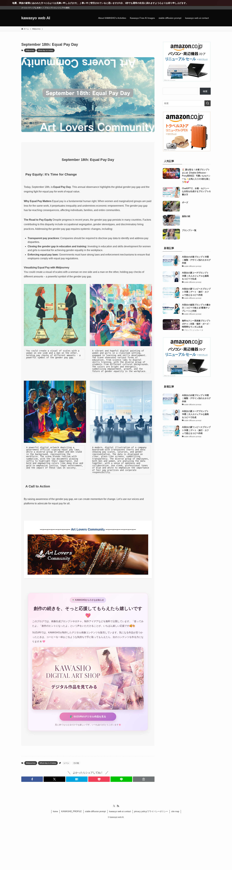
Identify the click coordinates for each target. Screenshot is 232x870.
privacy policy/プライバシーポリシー (151, 811)
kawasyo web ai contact (120, 811)
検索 (205, 91)
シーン (66, 763)
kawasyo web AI (35, 18)
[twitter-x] (114, 806)
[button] (32, 779)
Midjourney (30, 50)
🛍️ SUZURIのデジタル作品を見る (88, 716)
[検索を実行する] (207, 103)
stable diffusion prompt (95, 811)
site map (175, 811)
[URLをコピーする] (144, 779)
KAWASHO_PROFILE (71, 811)
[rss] (117, 806)
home (55, 811)
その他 (76, 763)
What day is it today (45, 50)
